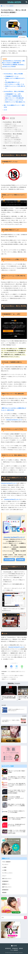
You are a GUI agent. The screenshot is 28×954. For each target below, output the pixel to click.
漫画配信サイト (5, 884)
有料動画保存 (5, 881)
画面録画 (4, 892)
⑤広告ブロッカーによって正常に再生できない (14, 131)
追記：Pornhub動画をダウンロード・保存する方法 (14, 145)
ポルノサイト (14, 677)
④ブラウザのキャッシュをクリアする (14, 100)
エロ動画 (20, 675)
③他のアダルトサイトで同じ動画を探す (14, 98)
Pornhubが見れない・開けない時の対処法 (12, 133)
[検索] (25, 917)
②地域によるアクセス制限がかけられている (14, 125)
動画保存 (14, 679)
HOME (15, 946)
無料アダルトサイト (20, 671)
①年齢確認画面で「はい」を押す (13, 94)
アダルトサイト (5, 675)
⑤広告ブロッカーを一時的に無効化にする (15, 101)
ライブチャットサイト (7, 872)
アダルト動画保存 (11, 671)
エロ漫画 (4, 867)
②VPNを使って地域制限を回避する (13, 96)
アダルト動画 (14, 675)
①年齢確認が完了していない (10, 124)
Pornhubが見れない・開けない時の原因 (12, 122)
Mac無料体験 (20, 559)
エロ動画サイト (5, 677)
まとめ (5, 109)
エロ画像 (4, 870)
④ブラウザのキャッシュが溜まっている (14, 84)
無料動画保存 (5, 889)
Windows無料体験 (9, 559)
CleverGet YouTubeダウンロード (14, 419)
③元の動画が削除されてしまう (12, 82)
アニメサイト (5, 864)
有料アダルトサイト (7, 878)
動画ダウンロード (6, 679)
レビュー (4, 875)
